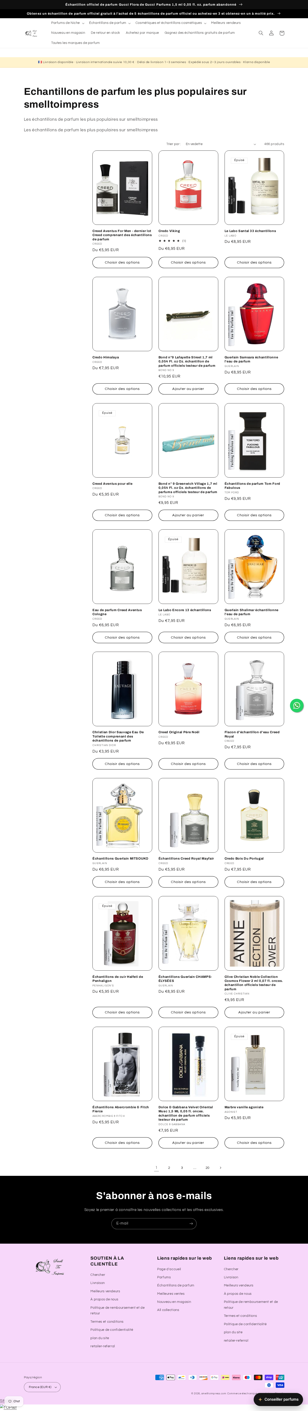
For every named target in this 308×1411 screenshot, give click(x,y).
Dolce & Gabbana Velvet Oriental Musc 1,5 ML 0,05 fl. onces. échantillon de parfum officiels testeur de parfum (186, 1113)
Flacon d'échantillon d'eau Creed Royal (252, 734)
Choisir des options (122, 262)
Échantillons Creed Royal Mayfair (186, 858)
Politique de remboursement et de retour (117, 1310)
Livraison (97, 1283)
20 (207, 1168)
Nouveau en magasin (174, 1302)
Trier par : (173, 144)
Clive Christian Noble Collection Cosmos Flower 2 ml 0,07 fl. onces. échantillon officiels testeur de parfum (254, 983)
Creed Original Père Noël (179, 732)
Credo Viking (169, 231)
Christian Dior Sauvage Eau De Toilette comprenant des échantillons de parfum (118, 736)
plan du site (99, 1338)
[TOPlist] (8, 1408)
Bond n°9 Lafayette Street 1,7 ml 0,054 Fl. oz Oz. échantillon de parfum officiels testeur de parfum (187, 361)
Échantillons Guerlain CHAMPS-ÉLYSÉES (185, 979)
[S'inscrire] (191, 1223)
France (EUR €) (40, 1387)
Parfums (164, 1277)
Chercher (97, 1275)
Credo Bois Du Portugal (244, 858)
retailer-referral (102, 1346)
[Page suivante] (220, 1168)
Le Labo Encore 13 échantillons (185, 610)
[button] (67, 23)
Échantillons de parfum (175, 1285)
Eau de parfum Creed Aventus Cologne (117, 612)
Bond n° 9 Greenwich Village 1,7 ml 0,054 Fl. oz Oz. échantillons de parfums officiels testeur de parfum (188, 488)
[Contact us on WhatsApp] (296, 705)
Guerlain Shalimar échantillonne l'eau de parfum (251, 612)
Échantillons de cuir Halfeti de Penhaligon (117, 979)
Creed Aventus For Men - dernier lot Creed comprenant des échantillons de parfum (122, 235)
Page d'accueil (169, 1269)
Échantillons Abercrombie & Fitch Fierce (120, 1109)
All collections (168, 1310)
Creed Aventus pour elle (112, 483)
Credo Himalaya (105, 357)
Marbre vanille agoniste (244, 1107)
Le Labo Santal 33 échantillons (250, 231)
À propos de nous (104, 1299)
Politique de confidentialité (111, 1329)
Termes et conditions (107, 1321)
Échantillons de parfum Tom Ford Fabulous (252, 485)
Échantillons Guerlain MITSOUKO (120, 858)
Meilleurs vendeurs (105, 1291)
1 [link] (156, 1168)
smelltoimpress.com (213, 1393)
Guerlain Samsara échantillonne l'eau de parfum (251, 359)
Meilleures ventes (171, 1293)
